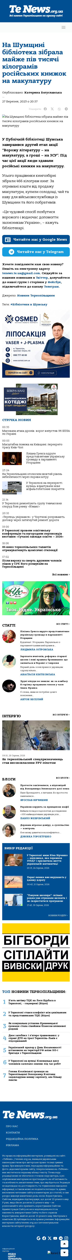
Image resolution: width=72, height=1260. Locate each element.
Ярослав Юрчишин (34, 800)
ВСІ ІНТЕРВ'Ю (61, 715)
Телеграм (51, 286)
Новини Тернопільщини (36, 295)
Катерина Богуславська (43, 92)
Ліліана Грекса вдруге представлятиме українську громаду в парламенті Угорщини (45, 458)
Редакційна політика (22, 1138)
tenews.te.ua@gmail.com (21, 273)
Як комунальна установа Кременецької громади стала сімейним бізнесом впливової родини (37, 1026)
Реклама (12, 1145)
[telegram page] (61, 1238)
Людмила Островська (36, 649)
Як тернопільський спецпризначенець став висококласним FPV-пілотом (32, 761)
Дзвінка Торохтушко (35, 836)
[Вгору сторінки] (64, 1243)
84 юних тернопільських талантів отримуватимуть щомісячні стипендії (30, 549)
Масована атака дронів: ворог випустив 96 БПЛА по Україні (36, 432)
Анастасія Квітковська (37, 674)
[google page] (38, 1238)
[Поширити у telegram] (66, 109)
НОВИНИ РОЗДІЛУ (58, 915)
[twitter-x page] (50, 1238)
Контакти (13, 1132)
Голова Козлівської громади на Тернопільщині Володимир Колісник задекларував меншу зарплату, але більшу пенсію (35, 1075)
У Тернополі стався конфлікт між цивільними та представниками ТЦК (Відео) (37, 1014)
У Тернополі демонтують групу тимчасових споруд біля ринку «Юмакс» (32, 505)
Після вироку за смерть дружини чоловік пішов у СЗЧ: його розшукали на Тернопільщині (32, 563)
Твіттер (42, 277)
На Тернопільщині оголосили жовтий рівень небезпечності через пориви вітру (32, 475)
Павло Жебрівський (35, 818)
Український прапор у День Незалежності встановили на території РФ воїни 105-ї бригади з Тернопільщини (34, 1050)
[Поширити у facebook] (45, 109)
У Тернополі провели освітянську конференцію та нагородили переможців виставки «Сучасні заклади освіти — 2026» (33, 533)
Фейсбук (54, 282)
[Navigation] (63, 27)
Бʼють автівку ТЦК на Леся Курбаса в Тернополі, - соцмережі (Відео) (32, 1002)
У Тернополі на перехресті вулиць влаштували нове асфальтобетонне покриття (45, 486)
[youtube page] (55, 1238)
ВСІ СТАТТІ (63, 624)
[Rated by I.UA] (58, 1253)
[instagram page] (66, 1238)
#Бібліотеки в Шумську (29, 304)
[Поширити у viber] (59, 109)
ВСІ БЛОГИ (63, 778)
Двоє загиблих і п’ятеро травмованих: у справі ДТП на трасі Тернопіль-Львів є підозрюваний (33, 1038)
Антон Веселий (31, 699)
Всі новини (61, 574)
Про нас (12, 1126)
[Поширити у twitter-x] (52, 109)
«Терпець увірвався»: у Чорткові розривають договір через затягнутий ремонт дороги (33, 518)
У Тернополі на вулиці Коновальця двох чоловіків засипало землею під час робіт (34, 1062)
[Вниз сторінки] (64, 1252)
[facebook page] (44, 1238)
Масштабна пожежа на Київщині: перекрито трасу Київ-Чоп (32, 446)
